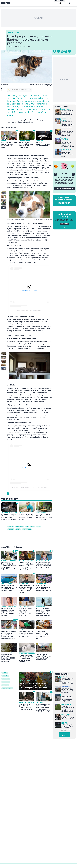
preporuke (10, 529)
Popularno (41, 3)
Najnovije (52, 3)
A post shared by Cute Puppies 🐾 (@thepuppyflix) (29, 310)
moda (5, 672)
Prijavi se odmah (64, 223)
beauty (5, 676)
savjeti (32, 526)
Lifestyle (31, 3)
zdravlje (6, 679)
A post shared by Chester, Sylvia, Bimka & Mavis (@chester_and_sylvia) (29, 487)
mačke (38, 526)
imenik (56, 0)
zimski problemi (27, 529)
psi (27, 526)
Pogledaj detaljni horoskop (64, 188)
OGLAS (38, 17)
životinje (10, 526)
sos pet (18, 529)
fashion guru (7, 688)
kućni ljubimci (19, 526)
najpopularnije (62, 674)
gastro (5, 685)
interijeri (6, 682)
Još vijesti (63, 734)
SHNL (63, 3)
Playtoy (62, 0)
